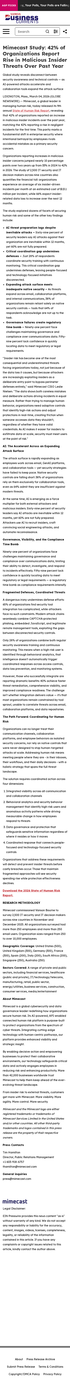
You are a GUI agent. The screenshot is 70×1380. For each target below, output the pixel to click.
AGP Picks (9, 5)
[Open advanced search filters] (55, 31)
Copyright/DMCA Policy (24, 1374)
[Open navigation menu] (6, 31)
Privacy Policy (52, 1374)
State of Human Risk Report (31, 110)
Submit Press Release (21, 1366)
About (19, 1359)
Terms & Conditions (50, 1366)
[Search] (47, 31)
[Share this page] (65, 31)
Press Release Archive (40, 1359)
